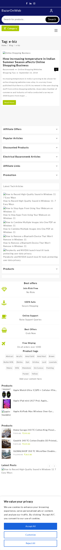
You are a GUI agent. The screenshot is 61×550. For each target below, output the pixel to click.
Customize (30, 534)
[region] (30, 523)
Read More (10, 103)
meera (9, 368)
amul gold (29, 356)
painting (50, 368)
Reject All (30, 543)
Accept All (30, 526)
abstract (9, 356)
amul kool (41, 356)
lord (44, 362)
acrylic (19, 356)
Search (52, 19)
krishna (36, 362)
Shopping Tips (9, 73)
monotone (26, 368)
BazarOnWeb (11, 10)
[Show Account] (51, 11)
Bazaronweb (8, 69)
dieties (20, 362)
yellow (35, 374)
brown (51, 356)
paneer (26, 374)
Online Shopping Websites (30, 69)
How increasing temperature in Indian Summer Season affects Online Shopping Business (29, 62)
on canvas (38, 368)
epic (27, 362)
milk (17, 368)
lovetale (53, 362)
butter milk (8, 362)
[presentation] (49, 466)
